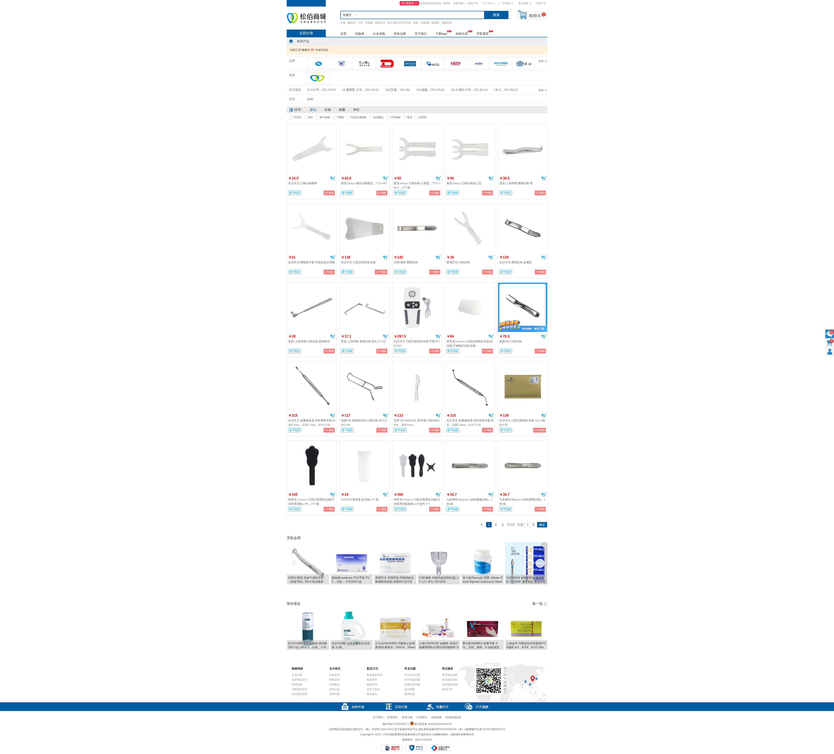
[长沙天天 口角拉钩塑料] (311, 127)
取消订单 (447, 689)
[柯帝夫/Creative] (364, 63)
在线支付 (334, 674)
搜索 (496, 15)
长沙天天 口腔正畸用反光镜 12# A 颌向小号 (522, 422)
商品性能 (297, 684)
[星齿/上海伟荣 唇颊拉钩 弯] (523, 127)
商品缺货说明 (299, 694)
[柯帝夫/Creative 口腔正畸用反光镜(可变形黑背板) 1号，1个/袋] (311, 443)
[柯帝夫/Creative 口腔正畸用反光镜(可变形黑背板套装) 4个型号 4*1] (417, 443)
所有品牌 (400, 33)
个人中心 (487, 3)
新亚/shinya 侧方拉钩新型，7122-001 (364, 183)
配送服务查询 (374, 674)
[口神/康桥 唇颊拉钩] (417, 206)
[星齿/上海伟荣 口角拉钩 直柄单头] (311, 285)
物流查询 (372, 684)
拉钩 (310, 99)
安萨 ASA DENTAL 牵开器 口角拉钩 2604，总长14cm (417, 422)
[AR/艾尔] (478, 63)
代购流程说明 (299, 689)
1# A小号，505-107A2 (321, 89)
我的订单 (473, 3)
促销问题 (409, 694)
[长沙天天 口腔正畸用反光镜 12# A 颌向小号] (523, 364)
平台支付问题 (412, 674)
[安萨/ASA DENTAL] (501, 63)
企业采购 (379, 33)
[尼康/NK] (341, 63)
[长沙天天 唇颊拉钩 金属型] (523, 206)
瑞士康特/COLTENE (399, 22)
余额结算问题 (412, 684)
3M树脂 (424, 22)
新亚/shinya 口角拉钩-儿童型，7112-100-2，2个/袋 (417, 185)
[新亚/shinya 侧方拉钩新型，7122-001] (364, 127)
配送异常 (372, 679)
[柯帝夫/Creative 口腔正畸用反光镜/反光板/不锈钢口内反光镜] (470, 285)
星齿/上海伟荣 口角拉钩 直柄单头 (309, 341)
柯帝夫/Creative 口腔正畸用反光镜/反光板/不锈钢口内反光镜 (470, 343)
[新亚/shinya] (410, 63)
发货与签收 (373, 689)
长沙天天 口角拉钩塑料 (302, 183)
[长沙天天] (318, 63)
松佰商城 (306, 18)
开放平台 (541, 3)
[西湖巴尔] (432, 63)
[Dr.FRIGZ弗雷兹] (387, 63)
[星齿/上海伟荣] (524, 63)
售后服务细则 (450, 674)
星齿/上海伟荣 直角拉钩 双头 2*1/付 (363, 341)
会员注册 (297, 674)
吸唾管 (435, 22)
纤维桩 (369, 22)
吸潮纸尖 (380, 22)
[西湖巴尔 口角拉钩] (470, 206)
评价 (356, 109)
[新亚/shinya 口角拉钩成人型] (470, 127)
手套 (343, 22)
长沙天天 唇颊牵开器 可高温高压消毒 (311, 262)
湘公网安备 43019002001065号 (433, 724)
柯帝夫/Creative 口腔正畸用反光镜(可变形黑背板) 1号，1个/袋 (311, 501)
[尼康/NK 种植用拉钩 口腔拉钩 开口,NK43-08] (364, 364)
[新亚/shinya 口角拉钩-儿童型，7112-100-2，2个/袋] (417, 127)
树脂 (415, 22)
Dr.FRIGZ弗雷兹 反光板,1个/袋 (360, 499)
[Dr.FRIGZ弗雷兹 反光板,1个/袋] (364, 443)
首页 (343, 33)
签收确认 (372, 694)
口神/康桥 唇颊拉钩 (406, 262)
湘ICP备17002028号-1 (395, 724)
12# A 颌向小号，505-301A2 (469, 89)
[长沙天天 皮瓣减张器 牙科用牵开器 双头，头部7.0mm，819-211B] (470, 364)
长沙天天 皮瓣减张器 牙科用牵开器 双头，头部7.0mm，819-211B (470, 422)
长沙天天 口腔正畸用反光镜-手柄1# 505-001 (417, 343)
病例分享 (462, 33)
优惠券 (359, 33)
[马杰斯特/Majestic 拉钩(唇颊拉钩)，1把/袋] (470, 443)
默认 (313, 109)
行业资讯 (422, 717)
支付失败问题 (412, 679)
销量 (342, 109)
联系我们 (392, 717)
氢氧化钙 (447, 22)
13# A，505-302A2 (506, 89)
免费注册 (458, 3)
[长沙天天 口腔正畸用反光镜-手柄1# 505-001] (417, 285)
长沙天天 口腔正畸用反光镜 (358, 262)
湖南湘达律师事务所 (462, 734)
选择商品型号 (299, 679)
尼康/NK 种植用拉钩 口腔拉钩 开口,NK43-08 (364, 422)
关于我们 (421, 33)
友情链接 (436, 717)
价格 (327, 109)
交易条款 (334, 684)
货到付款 (334, 689)
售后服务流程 (450, 679)
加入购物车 (332, 178)
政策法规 (407, 717)
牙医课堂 (483, 33)
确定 (542, 524)
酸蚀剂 (352, 22)
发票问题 (334, 694)
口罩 (360, 22)
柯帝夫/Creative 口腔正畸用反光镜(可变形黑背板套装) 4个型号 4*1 (417, 501)
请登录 (446, 3)
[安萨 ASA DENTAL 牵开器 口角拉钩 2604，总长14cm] (417, 364)
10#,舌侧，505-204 (397, 89)
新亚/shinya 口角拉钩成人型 (464, 183)
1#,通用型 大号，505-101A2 (360, 89)
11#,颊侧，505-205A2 (430, 89)
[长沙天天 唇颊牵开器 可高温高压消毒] (311, 206)
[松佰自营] (318, 78)
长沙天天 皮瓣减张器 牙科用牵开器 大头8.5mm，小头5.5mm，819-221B (311, 422)
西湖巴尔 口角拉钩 (458, 262)
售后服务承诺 (450, 684)
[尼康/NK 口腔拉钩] (522, 284)
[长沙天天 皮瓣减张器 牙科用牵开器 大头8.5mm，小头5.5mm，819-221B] (311, 364)
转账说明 (334, 679)
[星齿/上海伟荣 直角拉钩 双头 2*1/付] (364, 285)
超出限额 (409, 689)
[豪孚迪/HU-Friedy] (455, 63)
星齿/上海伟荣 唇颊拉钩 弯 (516, 183)
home (291, 41)
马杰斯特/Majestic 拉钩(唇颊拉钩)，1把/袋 (470, 501)
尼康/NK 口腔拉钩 (510, 341)
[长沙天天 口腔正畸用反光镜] (364, 206)
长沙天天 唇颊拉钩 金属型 (515, 262)
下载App (441, 33)
